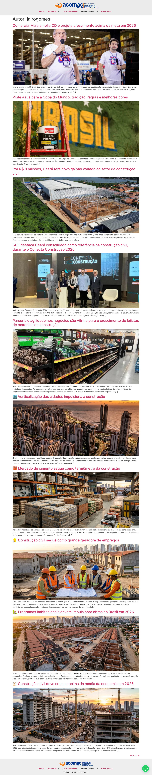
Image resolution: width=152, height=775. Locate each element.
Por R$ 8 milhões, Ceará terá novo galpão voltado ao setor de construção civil (74, 171)
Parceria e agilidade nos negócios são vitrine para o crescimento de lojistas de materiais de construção (76, 322)
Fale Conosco (107, 11)
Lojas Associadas (70, 11)
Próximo (134, 755)
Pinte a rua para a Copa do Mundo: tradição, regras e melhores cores (70, 97)
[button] (145, 768)
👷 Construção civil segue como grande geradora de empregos (66, 540)
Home (41, 11)
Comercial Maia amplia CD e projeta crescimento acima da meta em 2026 (74, 25)
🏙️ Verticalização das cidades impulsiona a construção (59, 396)
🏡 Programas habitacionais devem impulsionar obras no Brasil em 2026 (73, 612)
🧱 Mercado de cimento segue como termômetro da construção (66, 468)
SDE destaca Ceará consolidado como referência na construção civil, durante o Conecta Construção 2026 (70, 247)
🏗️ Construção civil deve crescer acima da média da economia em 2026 (73, 684)
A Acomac (52, 11)
